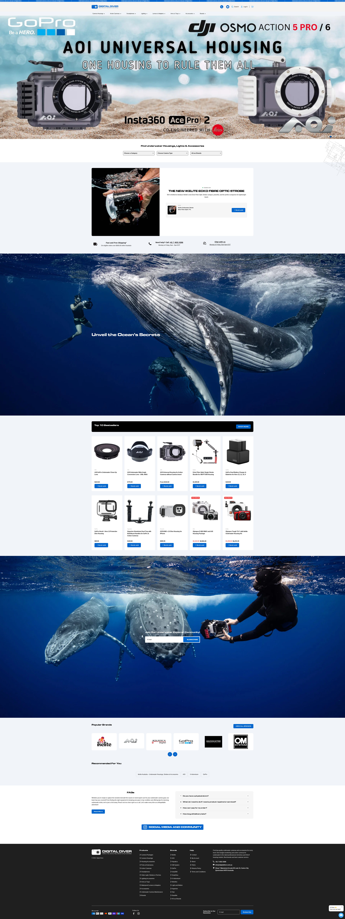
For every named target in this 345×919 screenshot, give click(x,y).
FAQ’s (194, 865)
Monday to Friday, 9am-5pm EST (220, 244)
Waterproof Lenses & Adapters (151, 885)
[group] (172, 77)
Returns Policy (196, 868)
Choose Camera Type (165, 153)
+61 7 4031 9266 (176, 242)
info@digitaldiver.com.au (223, 865)
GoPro (227, 470)
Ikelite (179, 205)
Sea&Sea (175, 875)
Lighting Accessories (147, 878)
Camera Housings (98, 13)
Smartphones (130, 13)
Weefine (174, 882)
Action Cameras (115, 13)
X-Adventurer (176, 878)
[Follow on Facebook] (133, 913)
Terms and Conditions (199, 872)
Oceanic (162, 529)
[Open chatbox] (341, 915)
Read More (98, 811)
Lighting (143, 13)
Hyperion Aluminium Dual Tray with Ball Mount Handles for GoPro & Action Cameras (139, 533)
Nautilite (174, 895)
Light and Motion (177, 885)
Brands (202, 13)
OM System (175, 865)
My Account (195, 858)
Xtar (173, 892)
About (193, 861)
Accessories (189, 13)
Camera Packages (147, 855)
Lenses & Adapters (158, 13)
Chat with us (220, 242)
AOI (95, 470)
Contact (194, 855)
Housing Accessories (148, 861)
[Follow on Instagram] (138, 913)
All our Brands (196, 153)
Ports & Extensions (147, 865)
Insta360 (174, 872)
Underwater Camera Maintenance (152, 892)
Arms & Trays (175, 13)
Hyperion (129, 529)
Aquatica (175, 861)
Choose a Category (130, 153)
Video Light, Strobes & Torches (151, 875)
